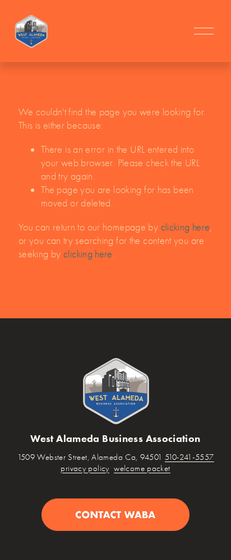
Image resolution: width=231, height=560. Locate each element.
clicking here (185, 227)
